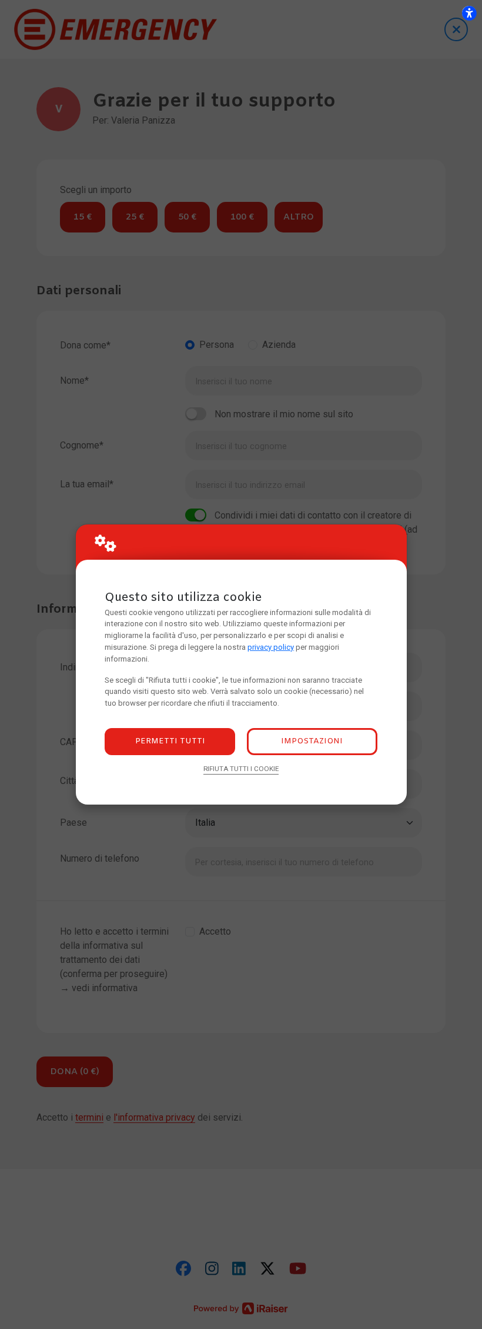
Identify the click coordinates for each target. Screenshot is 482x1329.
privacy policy (270, 647)
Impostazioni (312, 741)
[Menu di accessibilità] (469, 13)
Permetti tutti (170, 741)
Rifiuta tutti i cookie (241, 769)
